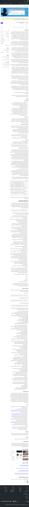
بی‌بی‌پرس (26, 496)
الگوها (20, 491)
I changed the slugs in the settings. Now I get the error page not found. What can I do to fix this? (21, 473)
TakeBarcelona (13, 406)
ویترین (20, 487)
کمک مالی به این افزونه (6, 66)
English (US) (2, 38)
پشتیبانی (13, 488)
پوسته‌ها (20, 488)
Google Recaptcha (24, 134)
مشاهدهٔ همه (2, 52)
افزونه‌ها (20, 490)
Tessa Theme (13, 421)
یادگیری (13, 487)
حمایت (6, 490)
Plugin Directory (26, 3)
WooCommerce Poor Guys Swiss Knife (16, 415)
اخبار (27, 488)
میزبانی (27, 490)
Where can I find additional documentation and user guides (24, 465)
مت (27, 495)
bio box (2, 41)
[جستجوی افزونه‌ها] (20, 6)
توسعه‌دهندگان (12, 490)
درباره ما (27, 487)
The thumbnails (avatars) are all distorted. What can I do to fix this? (23, 470)
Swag (6, 491)
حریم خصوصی (26, 491)
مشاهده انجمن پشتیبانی (6, 59)
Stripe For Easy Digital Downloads (16, 413)
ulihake (21, 23)
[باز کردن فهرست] (1, 1)
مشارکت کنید (5, 487)
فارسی (25, 501)
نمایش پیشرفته (7, 45)
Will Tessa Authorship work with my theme (22, 468)
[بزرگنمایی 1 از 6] (27, 451)
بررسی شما (7, 52)
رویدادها (6, 488)
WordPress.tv (12, 491)
